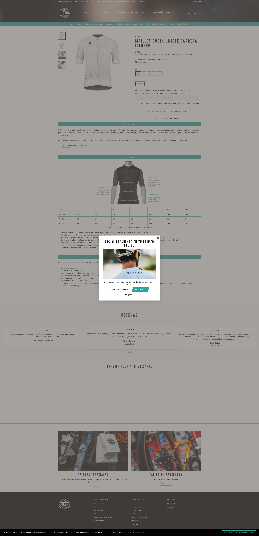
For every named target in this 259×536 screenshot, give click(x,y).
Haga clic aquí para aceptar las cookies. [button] (239, 532)
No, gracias (130, 294)
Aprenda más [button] (138, 532)
